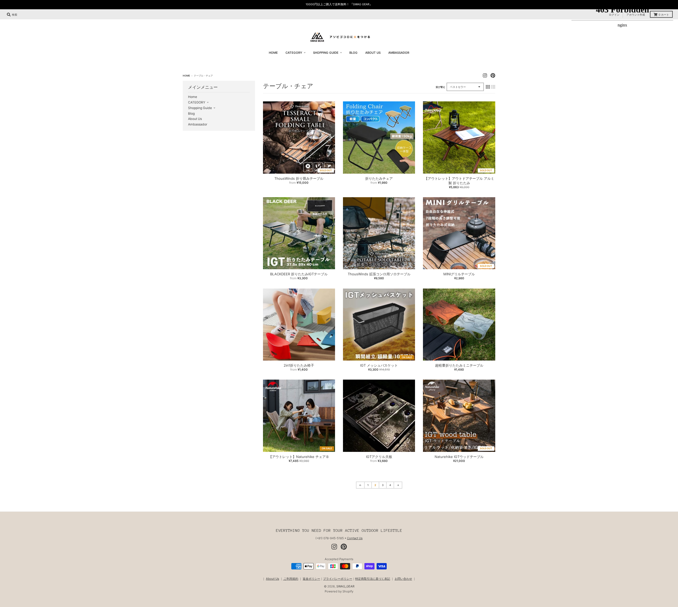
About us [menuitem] (373, 53)
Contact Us (355, 538)
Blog (191, 113)
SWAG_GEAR (345, 586)
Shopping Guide (200, 108)
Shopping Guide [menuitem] (325, 53)
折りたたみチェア (379, 178)
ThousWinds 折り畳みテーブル (298, 178)
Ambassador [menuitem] (398, 53)
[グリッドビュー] (488, 87)
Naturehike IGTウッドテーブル (459, 457)
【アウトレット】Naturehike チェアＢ (299, 457)
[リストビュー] (493, 87)
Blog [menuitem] (353, 53)
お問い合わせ (403, 579)
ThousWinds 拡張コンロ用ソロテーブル (379, 274)
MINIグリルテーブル (459, 274)
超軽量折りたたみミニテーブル (459, 365)
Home (186, 75)
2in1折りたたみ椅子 (299, 365)
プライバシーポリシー (337, 579)
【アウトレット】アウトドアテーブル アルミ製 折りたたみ (459, 180)
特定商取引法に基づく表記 (372, 579)
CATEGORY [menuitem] (294, 53)
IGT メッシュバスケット (379, 365)
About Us (272, 579)
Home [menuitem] (273, 53)
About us (195, 119)
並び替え (440, 87)
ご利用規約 (290, 579)
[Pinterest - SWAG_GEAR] (492, 75)
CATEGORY (196, 102)
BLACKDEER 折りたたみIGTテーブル (299, 274)
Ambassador (197, 124)
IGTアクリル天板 (379, 457)
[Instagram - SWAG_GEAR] (485, 75)
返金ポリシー (311, 579)
